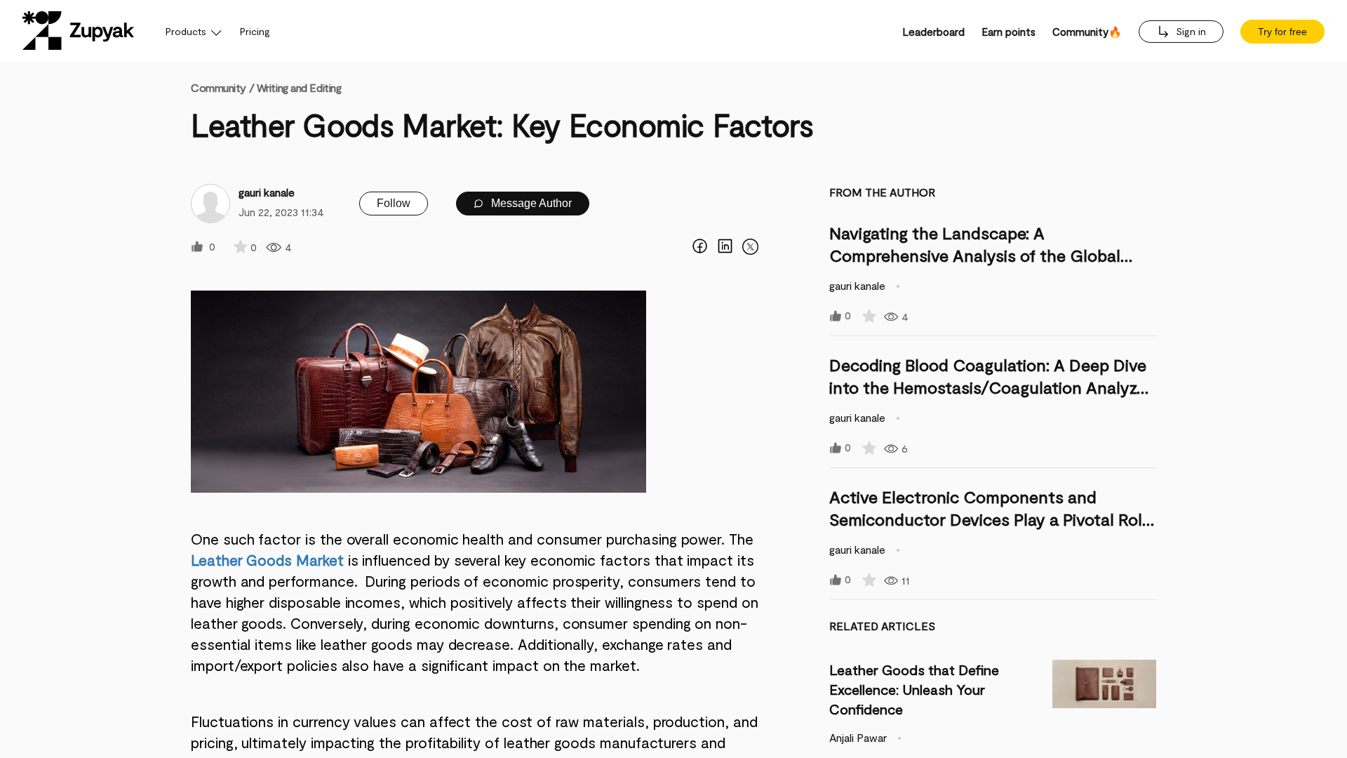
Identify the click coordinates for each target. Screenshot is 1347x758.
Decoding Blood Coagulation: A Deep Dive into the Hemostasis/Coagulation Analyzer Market (990, 387)
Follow (393, 203)
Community (222, 87)
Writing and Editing (299, 87)
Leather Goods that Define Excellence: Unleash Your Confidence (914, 689)
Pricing (255, 31)
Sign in (1189, 31)
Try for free (1282, 31)
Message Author (530, 203)
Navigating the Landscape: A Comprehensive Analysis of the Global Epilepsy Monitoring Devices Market (974, 255)
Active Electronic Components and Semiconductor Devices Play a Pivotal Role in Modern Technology (990, 519)
